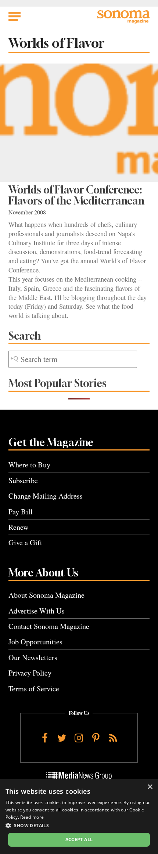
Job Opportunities (35, 642)
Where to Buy (29, 465)
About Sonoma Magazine (46, 595)
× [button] (149, 787)
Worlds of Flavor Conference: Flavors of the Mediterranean (76, 195)
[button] (79, 825)
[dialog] (79, 816)
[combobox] (72, 359)
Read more (32, 817)
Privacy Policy (29, 673)
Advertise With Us (36, 611)
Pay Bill (20, 512)
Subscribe (23, 480)
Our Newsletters (32, 657)
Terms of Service (33, 689)
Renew (18, 527)
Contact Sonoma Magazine (48, 626)
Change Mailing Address (45, 496)
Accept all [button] (79, 839)
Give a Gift (25, 542)
